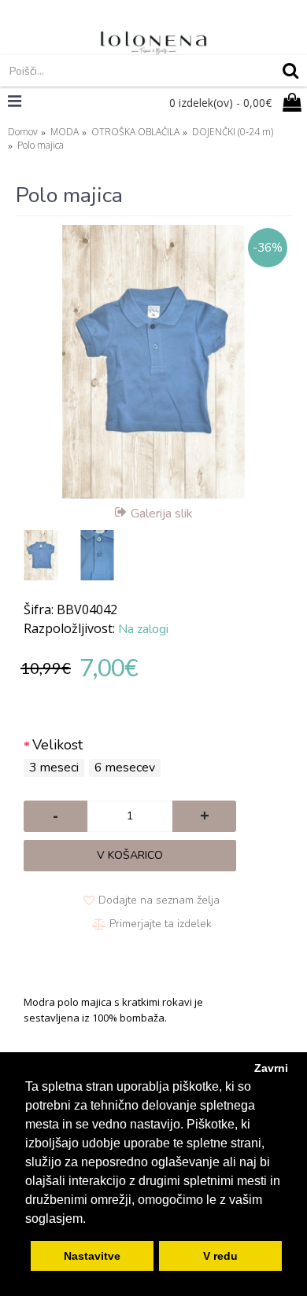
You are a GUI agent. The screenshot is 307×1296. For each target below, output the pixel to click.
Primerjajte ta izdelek (160, 923)
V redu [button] (220, 1256)
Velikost (57, 744)
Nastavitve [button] (92, 1256)
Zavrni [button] (271, 1068)
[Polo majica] (153, 361)
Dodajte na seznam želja (159, 900)
